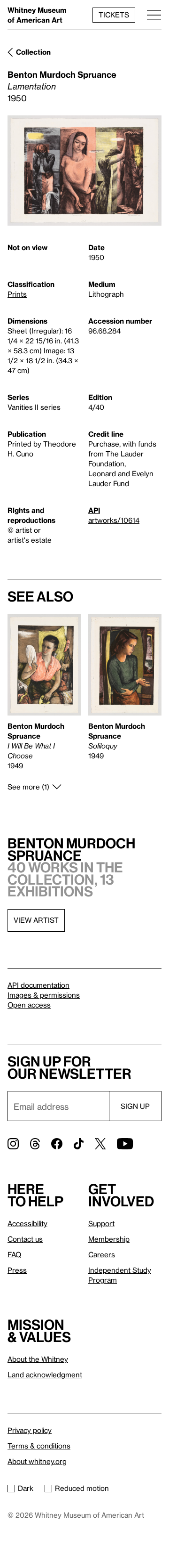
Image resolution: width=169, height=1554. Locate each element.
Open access (29, 1005)
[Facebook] (57, 1143)
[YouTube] (124, 1143)
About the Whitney (38, 1359)
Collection (33, 52)
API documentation (38, 985)
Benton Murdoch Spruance (62, 74)
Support (101, 1223)
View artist (36, 920)
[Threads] (35, 1143)
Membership (109, 1239)
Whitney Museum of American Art (37, 15)
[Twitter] (100, 1143)
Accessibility (27, 1223)
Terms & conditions (39, 1445)
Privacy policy (30, 1430)
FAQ (14, 1254)
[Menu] (154, 15)
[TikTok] (78, 1143)
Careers (101, 1254)
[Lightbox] (84, 170)
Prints (17, 294)
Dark (25, 1488)
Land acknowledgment (45, 1374)
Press (17, 1270)
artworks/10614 (113, 520)
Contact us (25, 1239)
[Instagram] (13, 1143)
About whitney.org (37, 1461)
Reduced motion (82, 1488)
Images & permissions (44, 995)
